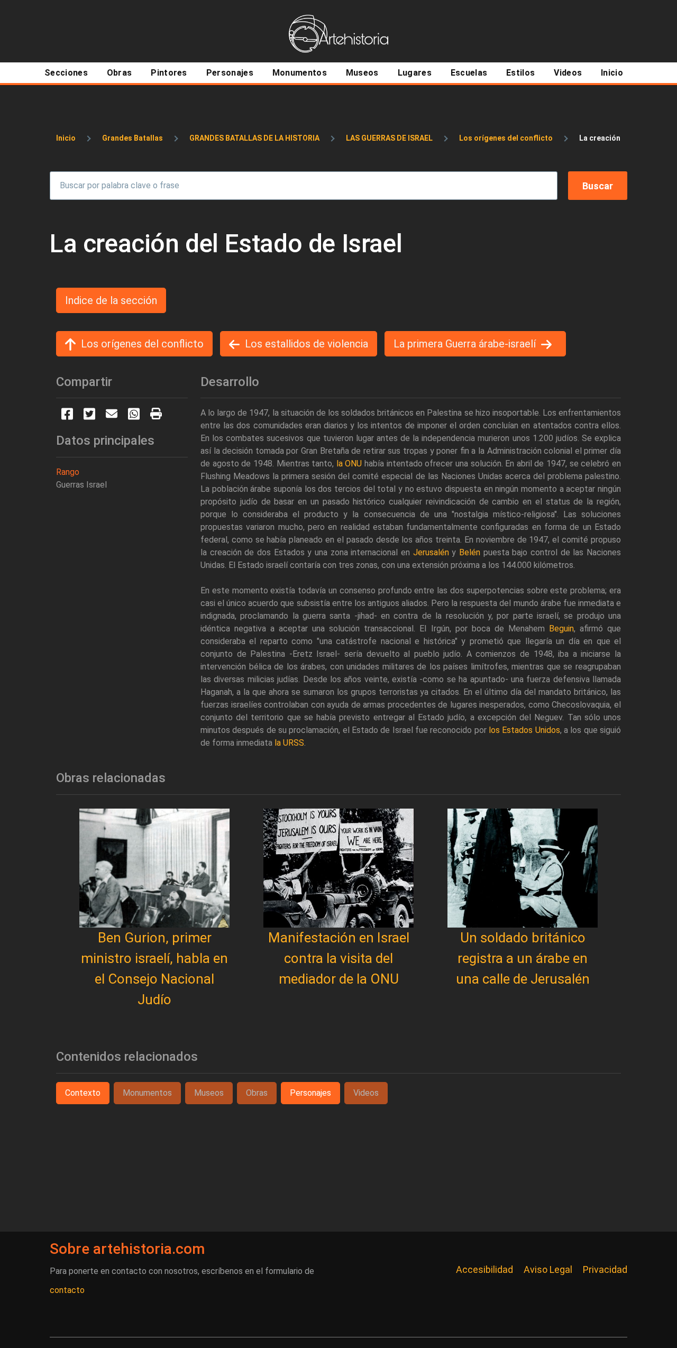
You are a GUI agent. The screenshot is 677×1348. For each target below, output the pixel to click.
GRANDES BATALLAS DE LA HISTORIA (254, 138)
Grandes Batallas (132, 138)
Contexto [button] (82, 1093)
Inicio (66, 138)
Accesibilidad (484, 1269)
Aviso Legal (548, 1269)
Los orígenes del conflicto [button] (142, 343)
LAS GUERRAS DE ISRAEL (389, 138)
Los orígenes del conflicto (506, 138)
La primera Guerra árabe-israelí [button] (465, 343)
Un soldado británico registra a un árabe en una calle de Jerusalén (523, 958)
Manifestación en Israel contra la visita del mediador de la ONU (338, 958)
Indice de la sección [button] (111, 300)
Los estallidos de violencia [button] (306, 343)
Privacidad (605, 1269)
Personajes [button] (310, 1093)
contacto (67, 1290)
